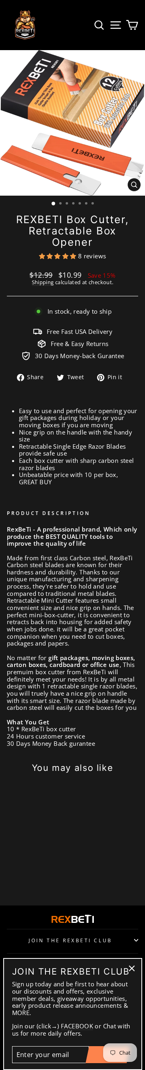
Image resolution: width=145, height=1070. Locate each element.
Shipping (43, 282)
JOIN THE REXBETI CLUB (70, 940)
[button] (58, 256)
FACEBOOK (77, 1026)
